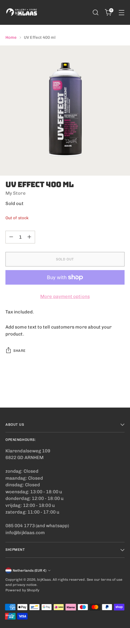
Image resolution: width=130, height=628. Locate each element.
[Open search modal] (95, 12)
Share (19, 351)
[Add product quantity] (29, 237)
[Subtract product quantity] (11, 237)
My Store (15, 193)
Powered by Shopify (22, 590)
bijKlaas (44, 579)
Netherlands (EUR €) (29, 570)
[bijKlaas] (22, 12)
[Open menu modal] (121, 12)
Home (11, 37)
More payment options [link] (65, 296)
